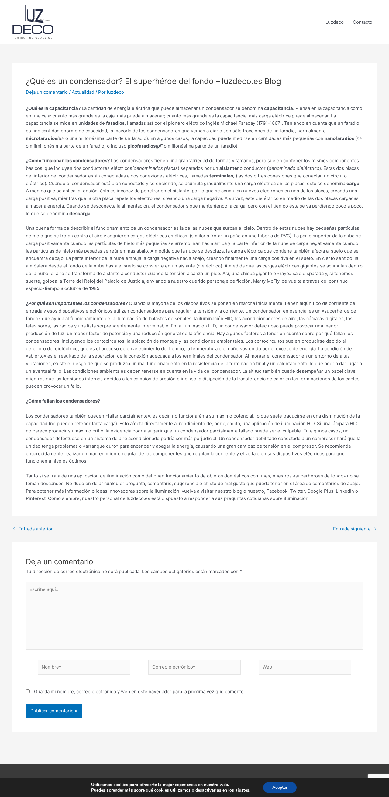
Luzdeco (334, 22)
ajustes (242, 790)
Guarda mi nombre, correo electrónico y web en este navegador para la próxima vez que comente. (139, 691)
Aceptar (279, 787)
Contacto (362, 22)
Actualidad (83, 92)
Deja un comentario (47, 92)
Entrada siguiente (354, 528)
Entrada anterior (33, 528)
